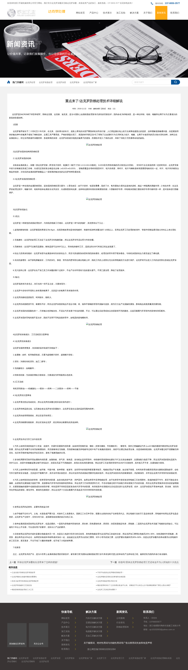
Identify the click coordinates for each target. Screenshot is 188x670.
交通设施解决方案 (94, 622)
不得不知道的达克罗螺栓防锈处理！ (110, 572)
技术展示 (65, 627)
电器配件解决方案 (94, 631)
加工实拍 (65, 631)
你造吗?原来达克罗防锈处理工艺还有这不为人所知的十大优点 (148, 562)
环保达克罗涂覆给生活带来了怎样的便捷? (37, 562)
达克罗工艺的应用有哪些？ (107, 590)
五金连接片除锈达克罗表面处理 (23, 572)
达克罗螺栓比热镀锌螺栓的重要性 (24, 577)
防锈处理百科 (122, 627)
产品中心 (65, 622)
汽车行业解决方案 (94, 618)
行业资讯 (120, 622)
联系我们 (65, 649)
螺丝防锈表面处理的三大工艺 (22, 590)
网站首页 (65, 618)
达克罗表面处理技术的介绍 (107, 581)
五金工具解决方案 (94, 636)
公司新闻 (120, 618)
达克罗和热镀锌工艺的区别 (22, 585)
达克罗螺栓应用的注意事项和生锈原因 (111, 577)
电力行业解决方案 (94, 627)
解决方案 (65, 636)
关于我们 (65, 640)
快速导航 (66, 611)
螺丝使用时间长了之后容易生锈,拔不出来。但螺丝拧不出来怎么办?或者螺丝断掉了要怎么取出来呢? (134, 585)
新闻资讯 (65, 645)
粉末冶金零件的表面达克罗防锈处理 (25, 581)
